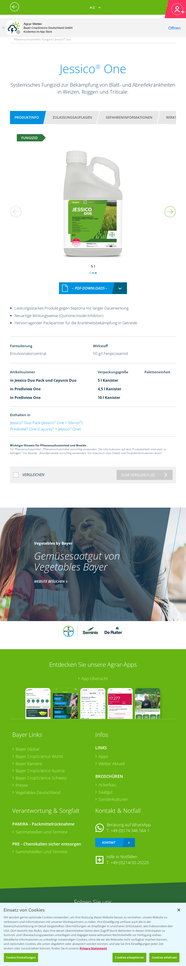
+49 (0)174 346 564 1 (130, 830)
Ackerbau (107, 784)
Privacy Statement (93, 948)
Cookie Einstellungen (21, 957)
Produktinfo (27, 117)
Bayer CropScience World (39, 756)
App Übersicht (94, 678)
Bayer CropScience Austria (40, 770)
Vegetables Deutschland (38, 792)
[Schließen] (3, 27)
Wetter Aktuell (112, 763)
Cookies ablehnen (164, 957)
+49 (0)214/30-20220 (130, 862)
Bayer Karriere (29, 763)
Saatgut (106, 792)
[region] (93, 934)
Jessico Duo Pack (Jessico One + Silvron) (46, 422)
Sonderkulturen (113, 799)
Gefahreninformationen (129, 117)
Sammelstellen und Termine (42, 832)
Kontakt (108, 842)
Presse (22, 785)
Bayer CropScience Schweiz (41, 778)
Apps (103, 756)
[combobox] (93, 288)
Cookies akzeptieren (129, 957)
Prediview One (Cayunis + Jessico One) (45, 429)
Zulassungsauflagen (72, 117)
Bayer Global (27, 749)
